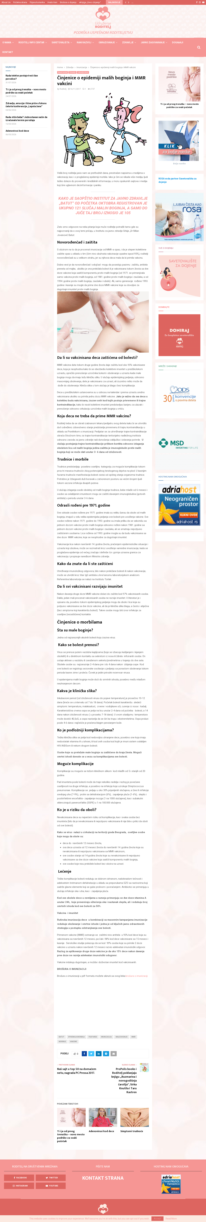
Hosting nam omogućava (173, 477)
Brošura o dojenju (68, 2)
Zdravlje (127, 42)
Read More (171, 1218)
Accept (157, 1218)
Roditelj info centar (31, 42)
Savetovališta (60, 42)
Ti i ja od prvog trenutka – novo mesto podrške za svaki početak (71, 1136)
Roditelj (63, 89)
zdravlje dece (83, 72)
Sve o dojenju (166, 248)
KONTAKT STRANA (103, 1178)
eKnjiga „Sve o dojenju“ (90, 2)
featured (93, 1037)
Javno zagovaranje (153, 42)
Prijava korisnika (37, 2)
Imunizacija (62, 72)
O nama (6, 42)
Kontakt (7, 52)
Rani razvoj (84, 42)
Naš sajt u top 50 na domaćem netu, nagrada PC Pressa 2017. (76, 1071)
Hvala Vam (52, 2)
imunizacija (106, 1037)
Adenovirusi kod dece (101, 1131)
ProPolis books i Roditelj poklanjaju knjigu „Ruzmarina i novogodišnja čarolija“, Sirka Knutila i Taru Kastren (124, 1081)
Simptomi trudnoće (131, 1131)
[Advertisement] (103, 1003)
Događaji (177, 42)
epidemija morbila (76, 1037)
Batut (61, 1037)
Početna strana (20, 2)
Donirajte (164, 307)
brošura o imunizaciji (137, 976)
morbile (62, 1041)
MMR (133, 1037)
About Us (6, 2)
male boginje (121, 1037)
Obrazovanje (107, 42)
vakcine (73, 1041)
